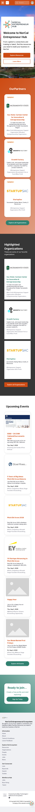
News (4, 759)
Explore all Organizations (17, 223)
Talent (4, 785)
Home (4, 733)
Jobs (3, 757)
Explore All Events (17, 664)
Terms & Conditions (8, 738)
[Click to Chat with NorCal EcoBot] (31, 803)
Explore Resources (16, 55)
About (4, 736)
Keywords (5, 768)
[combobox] (22, 2)
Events (4, 754)
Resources (5, 747)
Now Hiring (5, 782)
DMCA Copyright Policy (26, 801)
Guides (4, 773)
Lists (3, 766)
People (4, 752)
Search (4, 771)
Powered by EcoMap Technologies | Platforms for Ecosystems (18, 794)
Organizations (6, 750)
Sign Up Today (17, 699)
